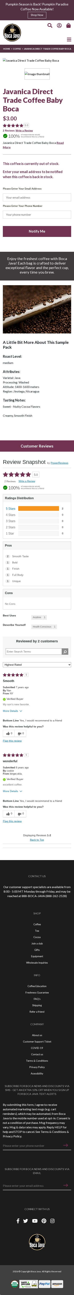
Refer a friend (37, 1011)
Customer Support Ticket (37, 1041)
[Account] (59, 25)
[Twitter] (26, 1221)
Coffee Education (37, 986)
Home (6, 49)
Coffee (17, 49)
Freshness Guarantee (37, 992)
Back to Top (37, 839)
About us (37, 1035)
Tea (37, 930)
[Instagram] (52, 1221)
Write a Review (24, 130)
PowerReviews (59, 462)
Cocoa (37, 937)
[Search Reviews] (65, 651)
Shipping (37, 1005)
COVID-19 (37, 1047)
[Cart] (68, 25)
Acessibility (37, 1073)
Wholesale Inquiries (37, 962)
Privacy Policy (12, 1136)
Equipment (37, 956)
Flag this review (12, 740)
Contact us (37, 1054)
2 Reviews (9, 130)
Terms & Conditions (53, 1131)
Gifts (37, 949)
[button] (65, 1145)
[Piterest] (44, 1221)
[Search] (49, 25)
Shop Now (37, 15)
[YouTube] (35, 1221)
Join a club (37, 943)
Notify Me (37, 231)
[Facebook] (18, 1221)
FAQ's (37, 998)
